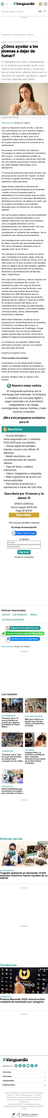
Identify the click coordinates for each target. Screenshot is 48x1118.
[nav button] (2, 4)
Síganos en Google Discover (25, 628)
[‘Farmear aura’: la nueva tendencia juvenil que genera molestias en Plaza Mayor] (12, 705)
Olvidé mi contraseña (24, 557)
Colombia (29, 750)
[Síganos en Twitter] (20, 1065)
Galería (31, 35)
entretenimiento (19, 35)
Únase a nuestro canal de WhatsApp (25, 633)
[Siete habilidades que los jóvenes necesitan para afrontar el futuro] (12, 776)
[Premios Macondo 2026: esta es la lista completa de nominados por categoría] (24, 980)
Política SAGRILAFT (15, 1104)
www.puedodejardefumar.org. (31, 337)
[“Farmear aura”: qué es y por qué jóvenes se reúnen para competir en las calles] (12, 740)
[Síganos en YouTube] (28, 1065)
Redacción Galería (22, 123)
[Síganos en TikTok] (32, 1065)
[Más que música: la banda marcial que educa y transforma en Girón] (35, 705)
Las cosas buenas (34, 716)
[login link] (45, 4)
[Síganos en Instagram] (24, 1065)
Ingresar (24, 552)
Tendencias (7, 751)
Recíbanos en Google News (24, 639)
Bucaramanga (9, 716)
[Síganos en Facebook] (16, 1065)
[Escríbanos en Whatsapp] (36, 1065)
